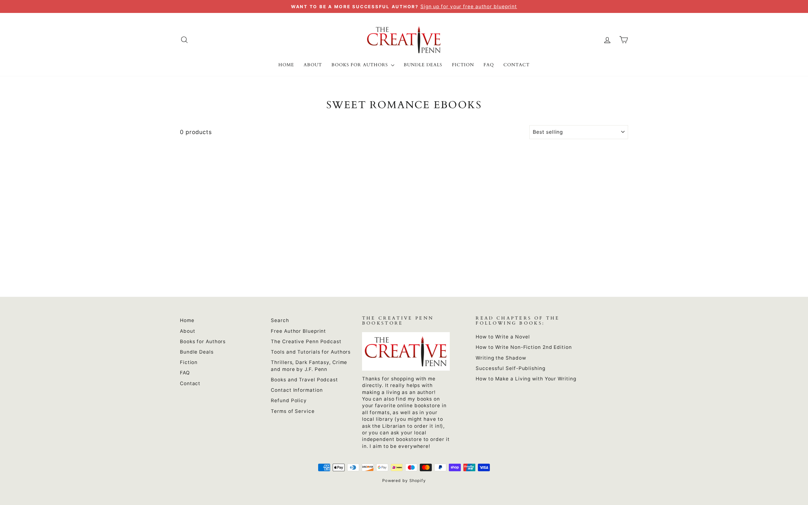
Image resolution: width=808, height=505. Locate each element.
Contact (516, 65)
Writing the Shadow (501, 358)
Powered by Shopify (404, 480)
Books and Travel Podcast (304, 380)
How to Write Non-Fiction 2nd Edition (524, 347)
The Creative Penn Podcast (306, 341)
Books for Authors (360, 65)
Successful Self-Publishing (510, 368)
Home (286, 65)
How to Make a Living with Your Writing (526, 379)
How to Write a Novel (503, 337)
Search (280, 320)
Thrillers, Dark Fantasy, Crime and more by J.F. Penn (309, 365)
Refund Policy (289, 400)
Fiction (463, 65)
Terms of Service (292, 411)
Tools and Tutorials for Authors (311, 352)
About (313, 65)
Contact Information (297, 390)
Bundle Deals (423, 65)
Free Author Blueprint (298, 331)
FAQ (489, 65)
